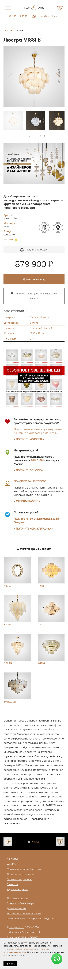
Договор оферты (16, 908)
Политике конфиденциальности (19, 949)
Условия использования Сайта (24, 913)
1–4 (35, 135)
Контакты (12, 858)
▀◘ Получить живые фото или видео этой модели (34, 295)
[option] (34, 76)
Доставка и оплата (17, 898)
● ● (33, 528)
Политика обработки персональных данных (31, 918)
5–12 (42, 135)
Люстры (8, 30)
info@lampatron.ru (49, 16)
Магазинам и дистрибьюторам (24, 869)
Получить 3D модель (36, 249)
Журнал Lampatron (17, 889)
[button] (10, 76)
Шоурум (11, 863)
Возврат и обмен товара (20, 903)
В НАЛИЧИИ (38, 460)
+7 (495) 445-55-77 (18, 16)
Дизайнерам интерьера (20, 874)
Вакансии (12, 884)
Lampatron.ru (16, 927)
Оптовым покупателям (19, 879)
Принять (10, 963)
